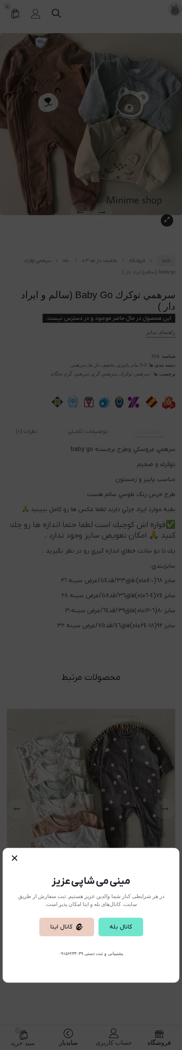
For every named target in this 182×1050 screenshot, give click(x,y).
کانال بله (121, 927)
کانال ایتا (61, 927)
